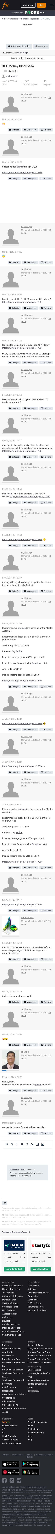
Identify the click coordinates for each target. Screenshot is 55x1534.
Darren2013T (27, 917)
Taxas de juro (8, 1293)
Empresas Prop (35, 1370)
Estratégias (33, 1296)
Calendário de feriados (12, 1296)
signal (28, 353)
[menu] (52, 5)
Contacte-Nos (34, 1429)
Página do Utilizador (20, 46)
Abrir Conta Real (14, 1269)
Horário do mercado (11, 1289)
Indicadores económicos (13, 1331)
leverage (21, 628)
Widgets (6, 1422)
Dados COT (7, 1317)
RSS (4, 1433)
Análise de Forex (9, 1314)
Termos (5, 1454)
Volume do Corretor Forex (39, 1355)
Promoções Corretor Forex (40, 1359)
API (3, 1429)
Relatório (47, 130)
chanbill (25, 1052)
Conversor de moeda (11, 1335)
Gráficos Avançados (11, 1443)
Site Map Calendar (44, 1454)
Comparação (33, 1391)
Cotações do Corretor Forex (40, 1348)
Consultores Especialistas (14, 1394)
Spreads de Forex (35, 1345)
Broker (19, 651)
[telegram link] (19, 1480)
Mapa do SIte (30, 1455)
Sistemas (32, 1289)
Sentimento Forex (36, 1307)
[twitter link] (12, 1480)
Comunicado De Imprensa (39, 1363)
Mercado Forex (9, 1300)
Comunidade (33, 1286)
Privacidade (17, 1454)
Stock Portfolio (9, 1436)
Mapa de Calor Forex (11, 1328)
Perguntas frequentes (37, 1422)
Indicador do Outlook (37, 1310)
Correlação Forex (10, 1307)
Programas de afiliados (12, 1370)
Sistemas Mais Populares (39, 1293)
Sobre (30, 1436)
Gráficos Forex (34, 1303)
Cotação (15, 130)
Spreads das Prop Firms (38, 1380)
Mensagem (42, 46)
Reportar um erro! (36, 1433)
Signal (20, 166)
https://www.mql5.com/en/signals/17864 (22, 172)
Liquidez (6, 1321)
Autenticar (28, 5)
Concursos (32, 1300)
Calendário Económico (12, 1286)
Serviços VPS (8, 1355)
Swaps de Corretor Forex (39, 1352)
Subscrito (13, 71)
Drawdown (37, 663)
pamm (38, 1084)
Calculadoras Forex (11, 1324)
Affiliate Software (10, 1440)
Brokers (5, 1345)
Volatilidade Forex (10, 1303)
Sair (41, 5)
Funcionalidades (9, 1425)
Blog (30, 1440)
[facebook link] (4, 1480)
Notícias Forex (8, 1310)
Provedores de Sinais (11, 1359)
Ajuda (30, 1425)
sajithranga (22, 53)
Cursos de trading (10, 1405)
